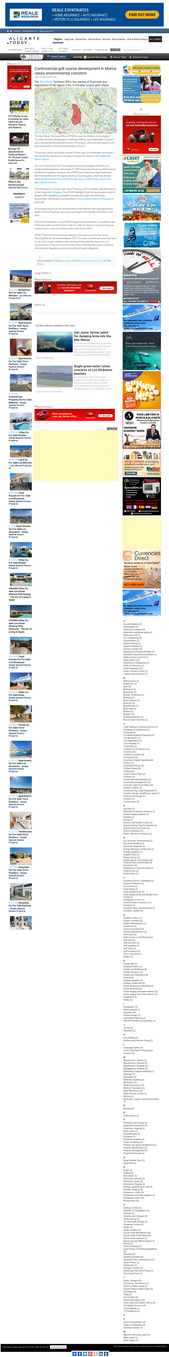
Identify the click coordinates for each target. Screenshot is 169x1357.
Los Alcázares (104, 198)
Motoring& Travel (63, 49)
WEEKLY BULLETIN (46, 31)
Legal (143, 1346)
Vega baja (69, 39)
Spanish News (101, 50)
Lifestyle (76, 50)
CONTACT (17, 31)
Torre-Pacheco (85, 198)
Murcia (81, 145)
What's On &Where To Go (47, 49)
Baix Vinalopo (118, 39)
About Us (150, 1346)
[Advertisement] (75, 456)
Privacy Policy (135, 1346)
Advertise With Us (160, 1346)
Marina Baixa (94, 39)
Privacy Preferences (58, 1347)
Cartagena (56, 192)
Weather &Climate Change (32, 49)
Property (88, 50)
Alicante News (15, 50)
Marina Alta (81, 39)
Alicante (106, 39)
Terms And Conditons (121, 1346)
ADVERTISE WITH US (30, 31)
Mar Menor (46, 81)
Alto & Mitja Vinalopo (137, 39)
